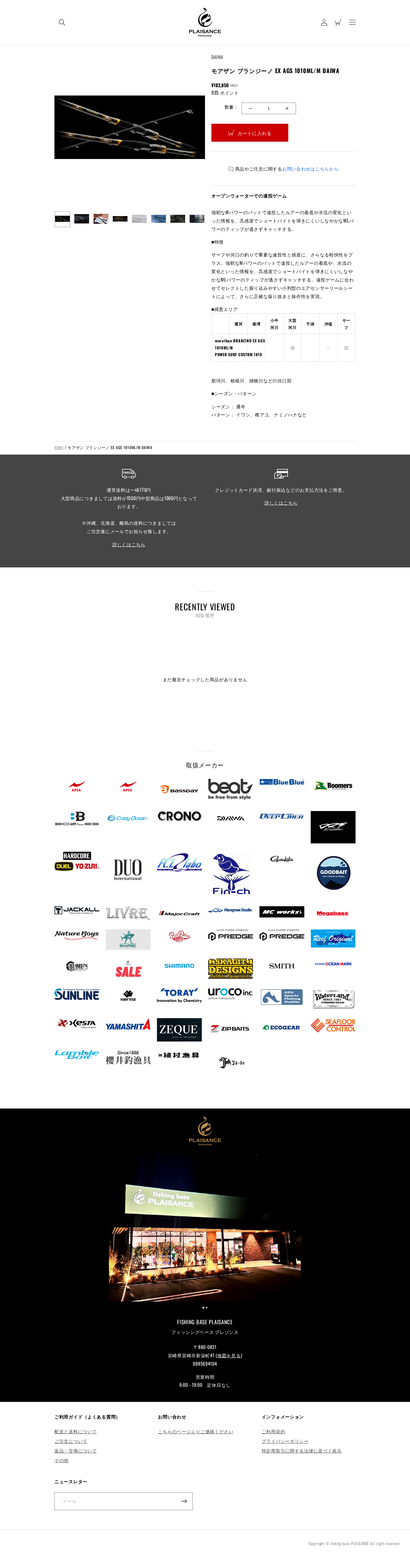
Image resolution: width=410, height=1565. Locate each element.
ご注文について (70, 1440)
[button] (62, 22)
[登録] (184, 1501)
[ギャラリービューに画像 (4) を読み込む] (120, 219)
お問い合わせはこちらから (310, 168)
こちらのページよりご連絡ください (196, 1431)
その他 (61, 1460)
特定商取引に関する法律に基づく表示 (302, 1450)
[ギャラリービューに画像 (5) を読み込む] (139, 219)
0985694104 (205, 1363)
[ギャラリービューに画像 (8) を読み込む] (197, 219)
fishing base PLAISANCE (350, 1543)
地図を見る (229, 1355)
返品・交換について (75, 1450)
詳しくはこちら (128, 544)
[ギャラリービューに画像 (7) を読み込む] (178, 219)
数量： (231, 106)
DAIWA (217, 57)
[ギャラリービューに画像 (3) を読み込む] (101, 219)
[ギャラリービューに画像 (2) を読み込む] (82, 219)
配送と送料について (75, 1431)
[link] (205, 1228)
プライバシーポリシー (285, 1440)
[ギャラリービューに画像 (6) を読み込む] (159, 219)
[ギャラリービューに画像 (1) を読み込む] (62, 219)
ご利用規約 (273, 1431)
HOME (59, 447)
